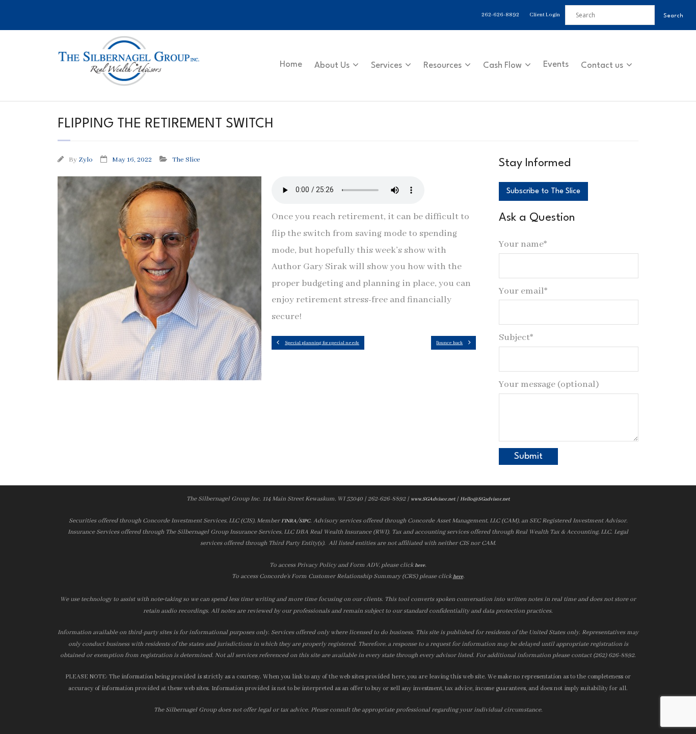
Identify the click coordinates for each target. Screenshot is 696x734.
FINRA (289, 521)
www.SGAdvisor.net (433, 499)
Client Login (544, 14)
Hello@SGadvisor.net (485, 499)
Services (386, 65)
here (420, 565)
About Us (332, 65)
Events (556, 64)
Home (291, 64)
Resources (442, 65)
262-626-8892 (500, 14)
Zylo (85, 159)
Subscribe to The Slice (543, 191)
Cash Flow (502, 65)
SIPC (304, 521)
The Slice (186, 159)
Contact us (602, 65)
